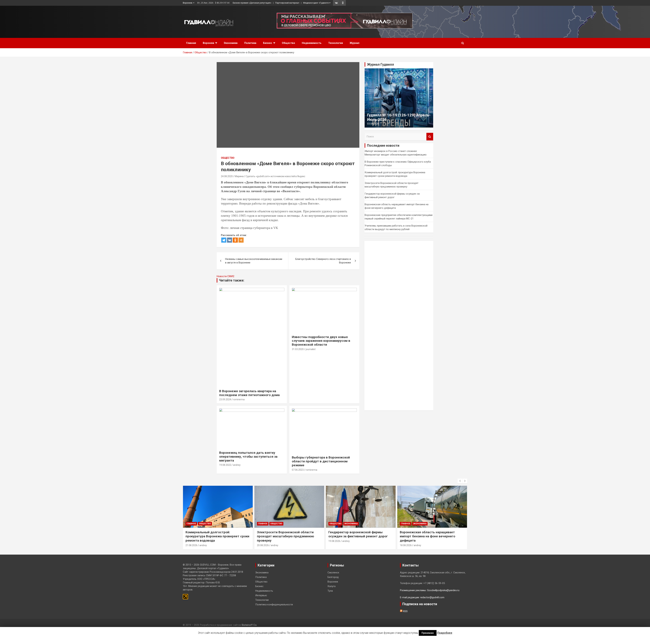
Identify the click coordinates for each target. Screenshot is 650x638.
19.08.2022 (225, 465)
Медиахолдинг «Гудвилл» (316, 3)
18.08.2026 (406, 545)
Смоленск (333, 572)
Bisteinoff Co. (249, 624)
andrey (237, 465)
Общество (288, 42)
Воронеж (187, 3)
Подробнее (444, 632)
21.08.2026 (191, 545)
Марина (239, 176)
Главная (191, 42)
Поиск (429, 136)
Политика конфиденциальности (274, 604)
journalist (311, 349)
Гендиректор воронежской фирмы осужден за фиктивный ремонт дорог (358, 534)
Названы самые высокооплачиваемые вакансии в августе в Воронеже (253, 261)
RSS (405, 611)
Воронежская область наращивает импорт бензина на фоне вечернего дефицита (427, 536)
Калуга (331, 586)
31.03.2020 (298, 349)
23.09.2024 (225, 399)
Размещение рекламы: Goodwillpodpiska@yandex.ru (429, 590)
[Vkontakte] (229, 240)
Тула (330, 590)
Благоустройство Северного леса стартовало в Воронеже (323, 261)
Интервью (261, 595)
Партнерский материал (287, 3)
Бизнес (267, 42)
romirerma (239, 399)
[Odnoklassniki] (235, 240)
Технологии (335, 42)
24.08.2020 (227, 176)
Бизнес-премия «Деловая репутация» (252, 3)
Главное (191, 523)
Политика (250, 42)
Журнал (354, 42)
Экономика (230, 42)
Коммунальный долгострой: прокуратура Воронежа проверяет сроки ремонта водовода (217, 536)
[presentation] (460, 481)
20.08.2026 (263, 545)
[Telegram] (223, 240)
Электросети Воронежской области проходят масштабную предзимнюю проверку (285, 536)
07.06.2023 (298, 469)
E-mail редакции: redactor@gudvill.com (422, 597)
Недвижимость (311, 42)
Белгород (333, 577)
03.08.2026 (373, 123)
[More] (241, 240)
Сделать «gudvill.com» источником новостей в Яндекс (275, 176)
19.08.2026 (334, 541)
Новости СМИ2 (225, 276)
